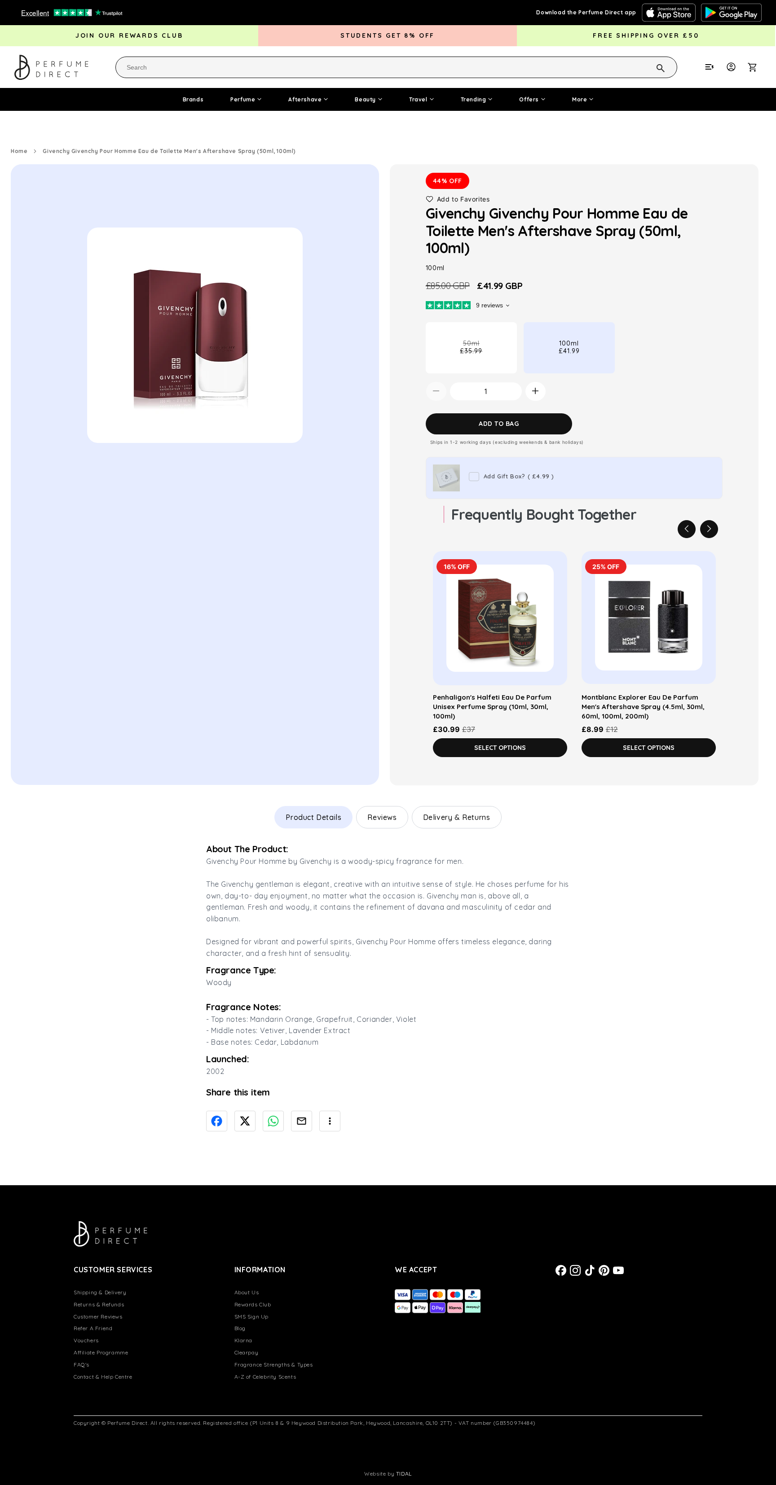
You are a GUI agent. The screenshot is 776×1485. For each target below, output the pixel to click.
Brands (193, 99)
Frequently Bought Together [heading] (543, 513)
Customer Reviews (98, 1316)
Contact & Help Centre (103, 1376)
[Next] (709, 529)
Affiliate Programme (101, 1352)
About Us (246, 1292)
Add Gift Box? (519, 475)
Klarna (243, 1340)
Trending (473, 99)
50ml (485, 356)
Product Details (313, 817)
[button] (757, 66)
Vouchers (86, 1340)
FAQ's (81, 1364)
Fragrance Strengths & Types (273, 1364)
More (579, 99)
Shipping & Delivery (100, 1292)
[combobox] (396, 67)
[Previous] (687, 529)
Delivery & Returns (456, 817)
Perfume (242, 99)
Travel (418, 99)
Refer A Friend (93, 1328)
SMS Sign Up (251, 1316)
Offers (529, 99)
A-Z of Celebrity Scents (265, 1376)
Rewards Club (252, 1304)
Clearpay (246, 1352)
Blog (240, 1328)
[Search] (649, 67)
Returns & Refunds (99, 1304)
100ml (569, 347)
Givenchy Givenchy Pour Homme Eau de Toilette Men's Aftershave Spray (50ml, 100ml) (169, 151)
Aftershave (305, 99)
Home (19, 151)
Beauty (365, 99)
